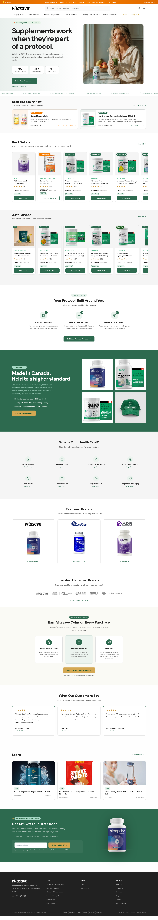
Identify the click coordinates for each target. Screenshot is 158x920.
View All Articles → (139, 755)
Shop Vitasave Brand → (24, 413)
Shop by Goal (18, 15)
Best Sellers (51, 900)
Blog (117, 896)
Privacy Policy (124, 912)
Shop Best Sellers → (19, 86)
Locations (119, 888)
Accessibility (141, 912)
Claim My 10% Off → (59, 845)
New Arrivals (51, 903)
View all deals (138, 106)
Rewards (119, 892)
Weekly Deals (135, 15)
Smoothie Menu (121, 903)
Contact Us (148, 2)
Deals (125, 15)
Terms (133, 912)
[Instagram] (13, 896)
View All (141, 144)
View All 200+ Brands (78, 600)
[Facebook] (17, 896)
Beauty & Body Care (110, 15)
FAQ (82, 884)
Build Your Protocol (23, 81)
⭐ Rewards (7, 2)
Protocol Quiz (35, 15)
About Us (119, 884)
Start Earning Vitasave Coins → (79, 670)
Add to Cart (23, 198)
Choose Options (49, 198)
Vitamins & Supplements (51, 15)
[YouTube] (25, 896)
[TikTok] (21, 896)
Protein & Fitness (71, 15)
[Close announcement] (154, 2)
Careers (118, 900)
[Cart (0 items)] (144, 8)
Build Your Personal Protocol (77, 339)
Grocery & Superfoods (90, 15)
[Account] (139, 8)
